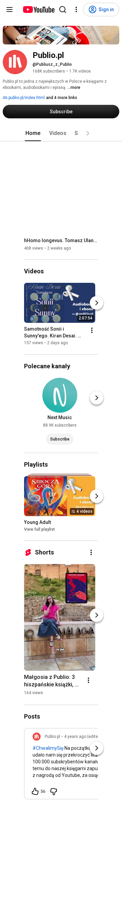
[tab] (33, 133)
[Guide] (9, 9)
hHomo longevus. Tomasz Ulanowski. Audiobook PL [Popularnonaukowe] (61, 240)
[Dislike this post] (53, 791)
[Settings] (76, 9)
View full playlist (39, 529)
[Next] (96, 303)
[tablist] (61, 133)
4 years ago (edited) (83, 736)
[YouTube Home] (38, 9)
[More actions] (92, 330)
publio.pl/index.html (26, 97)
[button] (88, 133)
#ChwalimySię (48, 748)
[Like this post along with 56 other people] (35, 791)
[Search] (63, 9)
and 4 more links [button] (61, 97)
